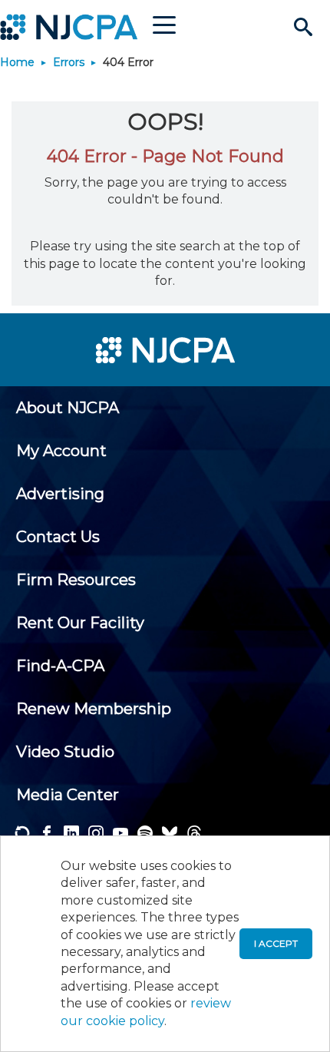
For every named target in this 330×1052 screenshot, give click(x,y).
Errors (68, 62)
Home (17, 62)
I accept (276, 943)
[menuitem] (67, 407)
